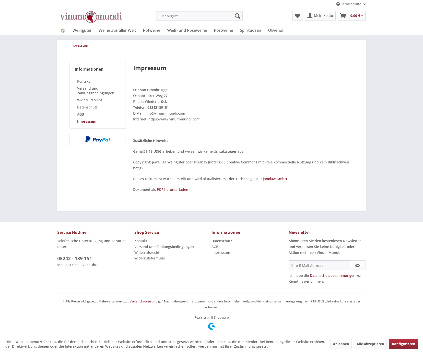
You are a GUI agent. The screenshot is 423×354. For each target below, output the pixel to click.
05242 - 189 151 (74, 258)
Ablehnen (341, 344)
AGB (80, 114)
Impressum (86, 121)
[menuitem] (199, 16)
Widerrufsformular (149, 258)
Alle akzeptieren (370, 344)
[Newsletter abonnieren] (357, 265)
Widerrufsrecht (89, 100)
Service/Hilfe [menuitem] (351, 4)
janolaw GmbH (275, 178)
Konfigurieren (403, 344)
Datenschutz (87, 107)
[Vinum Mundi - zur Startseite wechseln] (91, 17)
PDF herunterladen (172, 189)
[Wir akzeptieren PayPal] (97, 139)
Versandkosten (140, 301)
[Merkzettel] (297, 16)
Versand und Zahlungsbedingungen (95, 90)
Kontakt (83, 81)
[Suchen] (237, 16)
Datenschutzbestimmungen (332, 275)
